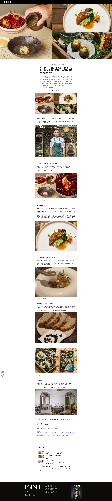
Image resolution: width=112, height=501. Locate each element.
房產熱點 (49, 492)
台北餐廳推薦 (63, 64)
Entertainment (46, 2)
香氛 (52, 486)
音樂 (52, 488)
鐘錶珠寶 (45, 489)
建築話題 (52, 492)
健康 (55, 486)
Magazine (66, 2)
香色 (55, 64)
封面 (55, 488)
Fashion (35, 2)
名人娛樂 (45, 488)
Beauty (40, 2)
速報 (49, 485)
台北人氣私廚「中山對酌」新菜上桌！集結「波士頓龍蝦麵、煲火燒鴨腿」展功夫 (56, 466)
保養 (50, 486)
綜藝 (53, 488)
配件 (52, 485)
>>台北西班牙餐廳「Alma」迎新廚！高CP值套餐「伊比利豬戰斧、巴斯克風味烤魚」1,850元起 (53, 435)
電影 (50, 488)
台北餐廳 (58, 64)
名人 (56, 488)
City (62, 2)
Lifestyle (58, 2)
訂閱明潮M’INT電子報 (48, 495)
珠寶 (50, 489)
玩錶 (49, 489)
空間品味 (55, 492)
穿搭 (50, 485)
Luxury (53, 2)
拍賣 (52, 489)
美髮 (53, 486)
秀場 (53, 485)
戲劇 (49, 488)
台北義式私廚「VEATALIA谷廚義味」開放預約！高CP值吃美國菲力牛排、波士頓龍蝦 (56, 469)
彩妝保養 (45, 486)
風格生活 (45, 491)
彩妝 (49, 486)
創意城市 (45, 492)
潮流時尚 (45, 485)
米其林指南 (52, 64)
